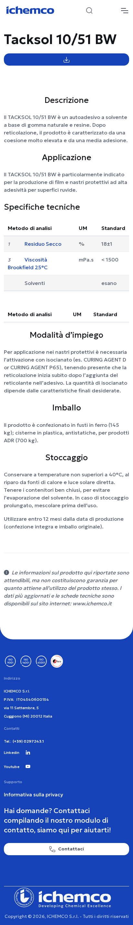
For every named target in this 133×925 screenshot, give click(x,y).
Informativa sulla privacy (33, 794)
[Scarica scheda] (66, 59)
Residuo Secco (43, 244)
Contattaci (71, 849)
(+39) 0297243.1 (28, 741)
